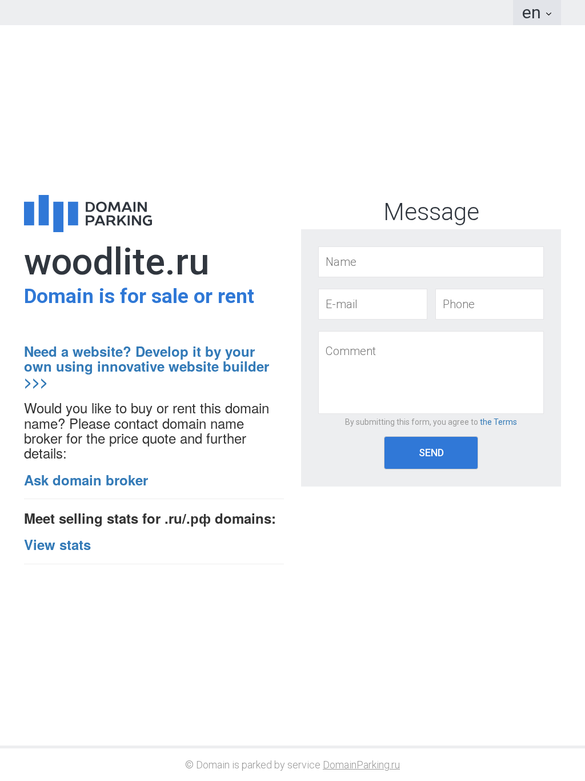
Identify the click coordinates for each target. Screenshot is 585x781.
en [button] (533, 12)
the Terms (498, 422)
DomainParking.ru (361, 765)
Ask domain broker (86, 479)
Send (431, 453)
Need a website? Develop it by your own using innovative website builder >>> (146, 366)
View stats (57, 544)
